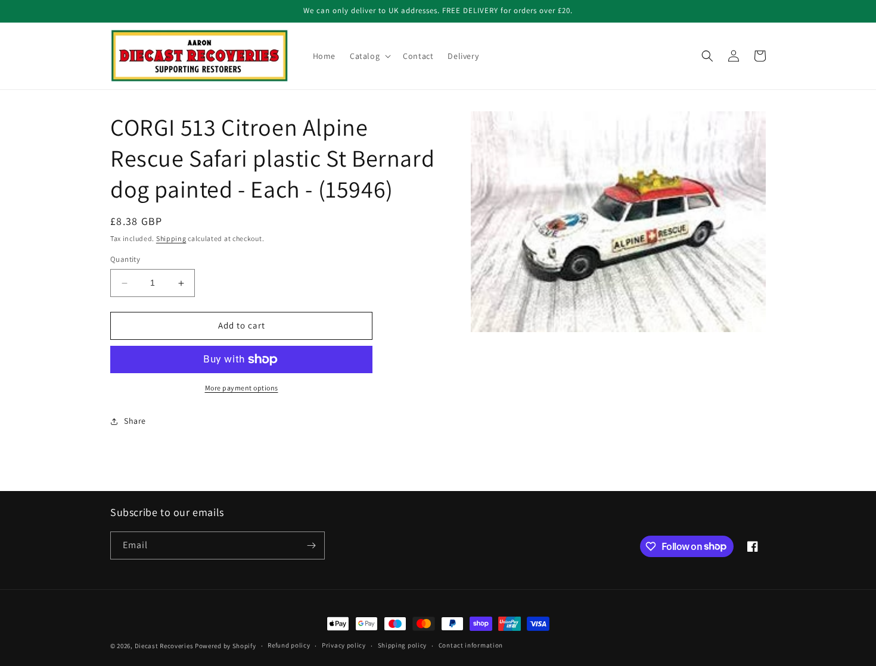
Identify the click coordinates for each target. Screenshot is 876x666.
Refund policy (289, 645)
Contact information (471, 645)
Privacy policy (344, 645)
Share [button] (135, 421)
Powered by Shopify (225, 646)
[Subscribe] (311, 545)
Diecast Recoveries (164, 646)
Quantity (125, 260)
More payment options (241, 387)
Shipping (171, 238)
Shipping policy (402, 645)
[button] (369, 55)
